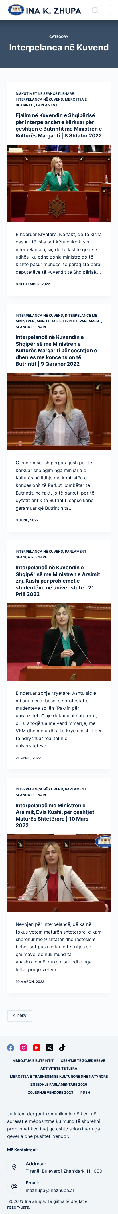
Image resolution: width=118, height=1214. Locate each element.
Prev (22, 1016)
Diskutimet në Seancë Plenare (45, 93)
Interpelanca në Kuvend (39, 99)
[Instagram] (23, 1047)
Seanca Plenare (31, 327)
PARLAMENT (47, 105)
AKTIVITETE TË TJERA (58, 1068)
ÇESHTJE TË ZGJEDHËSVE (83, 1060)
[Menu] (106, 10)
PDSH (85, 1092)
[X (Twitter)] (49, 1047)
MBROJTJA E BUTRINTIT (57, 321)
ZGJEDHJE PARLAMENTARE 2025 (58, 1084)
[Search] (95, 10)
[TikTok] (62, 1047)
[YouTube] (36, 1047)
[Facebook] (10, 1047)
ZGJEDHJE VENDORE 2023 (50, 1092)
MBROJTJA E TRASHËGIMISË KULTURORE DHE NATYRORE (59, 1076)
